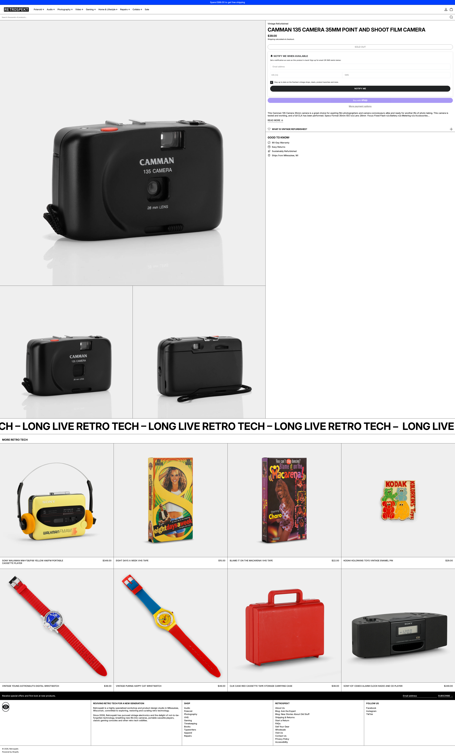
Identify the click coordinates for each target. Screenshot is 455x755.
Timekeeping (190, 723)
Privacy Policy (282, 739)
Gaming (188, 720)
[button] (451, 9)
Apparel (188, 733)
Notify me (360, 88)
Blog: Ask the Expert (285, 711)
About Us (280, 708)
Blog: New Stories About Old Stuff (292, 714)
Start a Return (282, 720)
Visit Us (279, 733)
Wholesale (280, 729)
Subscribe (444, 696)
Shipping (271, 39)
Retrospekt (13, 749)
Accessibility (281, 742)
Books (187, 726)
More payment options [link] (360, 106)
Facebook (371, 708)
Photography (190, 714)
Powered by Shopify (10, 752)
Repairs (188, 736)
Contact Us (281, 736)
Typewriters (190, 729)
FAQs (278, 723)
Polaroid (188, 711)
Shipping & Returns (285, 717)
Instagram (371, 711)
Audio (187, 708)
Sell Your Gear (282, 726)
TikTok (369, 714)
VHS (186, 717)
